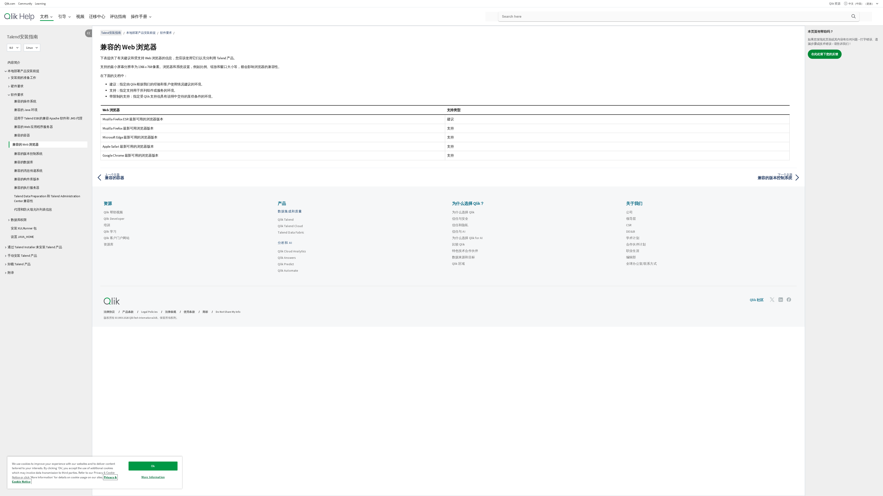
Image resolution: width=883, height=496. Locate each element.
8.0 (11, 48)
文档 (44, 16)
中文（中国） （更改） (862, 3)
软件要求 (17, 95)
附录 (11, 273)
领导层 (631, 219)
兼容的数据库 (23, 162)
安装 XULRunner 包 (24, 228)
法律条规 (170, 311)
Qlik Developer (114, 219)
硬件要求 (17, 86)
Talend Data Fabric (291, 232)
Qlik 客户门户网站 (116, 238)
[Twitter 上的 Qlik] (772, 299)
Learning (40, 4)
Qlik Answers (287, 258)
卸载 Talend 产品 (19, 264)
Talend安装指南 (22, 36)
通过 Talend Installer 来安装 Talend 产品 (35, 247)
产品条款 (128, 311)
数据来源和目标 (463, 257)
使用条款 (189, 311)
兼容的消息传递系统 (28, 171)
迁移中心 (97, 16)
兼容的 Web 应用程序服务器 (33, 127)
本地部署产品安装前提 (23, 71)
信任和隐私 (460, 225)
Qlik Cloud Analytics (292, 251)
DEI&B (630, 231)
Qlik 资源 (834, 4)
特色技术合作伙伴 (465, 251)
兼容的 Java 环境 (25, 110)
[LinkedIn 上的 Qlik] (780, 299)
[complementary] (844, 261)
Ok (153, 466)
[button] (853, 16)
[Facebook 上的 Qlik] (789, 299)
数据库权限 (19, 220)
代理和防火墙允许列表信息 (33, 209)
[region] (94, 472)
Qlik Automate (288, 270)
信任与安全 (460, 219)
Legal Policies (149, 311)
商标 (205, 311)
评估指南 (118, 16)
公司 (629, 212)
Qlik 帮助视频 (113, 212)
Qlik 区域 (458, 264)
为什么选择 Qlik (463, 212)
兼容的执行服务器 (26, 188)
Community (25, 4)
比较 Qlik (458, 244)
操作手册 (139, 16)
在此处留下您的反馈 (824, 54)
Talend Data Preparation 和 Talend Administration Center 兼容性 (47, 198)
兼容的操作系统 (25, 101)
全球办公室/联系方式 (641, 264)
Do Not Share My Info (228, 311)
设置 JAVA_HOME (22, 237)
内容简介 (14, 62)
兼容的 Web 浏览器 (25, 144)
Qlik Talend (286, 219)
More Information (153, 477)
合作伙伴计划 (636, 244)
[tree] (46, 166)
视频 (80, 16)
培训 (107, 225)
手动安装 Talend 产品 (22, 256)
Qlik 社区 (757, 300)
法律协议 (109, 311)
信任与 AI (458, 231)
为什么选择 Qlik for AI (467, 238)
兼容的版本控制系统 (28, 154)
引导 (62, 16)
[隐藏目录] (88, 33)
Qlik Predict (286, 264)
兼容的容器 (22, 135)
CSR (628, 225)
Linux (29, 48)
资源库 (108, 244)
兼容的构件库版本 (26, 179)
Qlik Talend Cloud (290, 226)
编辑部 (631, 257)
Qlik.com (10, 4)
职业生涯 (632, 251)
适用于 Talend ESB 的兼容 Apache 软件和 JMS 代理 (48, 118)
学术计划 (632, 238)
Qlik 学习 (110, 231)
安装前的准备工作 (23, 78)
